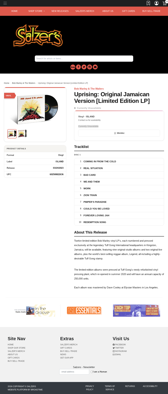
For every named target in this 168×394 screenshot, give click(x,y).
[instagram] (89, 67)
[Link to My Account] (156, 3)
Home (6, 83)
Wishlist (120, 133)
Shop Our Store (16, 348)
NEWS (63, 354)
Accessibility (150, 386)
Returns (130, 386)
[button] (36, 11)
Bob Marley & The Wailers (23, 83)
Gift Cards (128, 11)
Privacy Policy (89, 388)
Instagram (121, 351)
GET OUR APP (66, 358)
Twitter (119, 348)
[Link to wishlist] (148, 3)
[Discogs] (73, 67)
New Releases (60, 11)
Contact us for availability (89, 120)
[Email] (95, 67)
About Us (107, 11)
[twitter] (84, 67)
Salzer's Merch (84, 11)
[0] (165, 4)
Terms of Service (110, 388)
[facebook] (78, 67)
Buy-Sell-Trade (151, 11)
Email (118, 354)
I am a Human (100, 371)
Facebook (120, 344)
